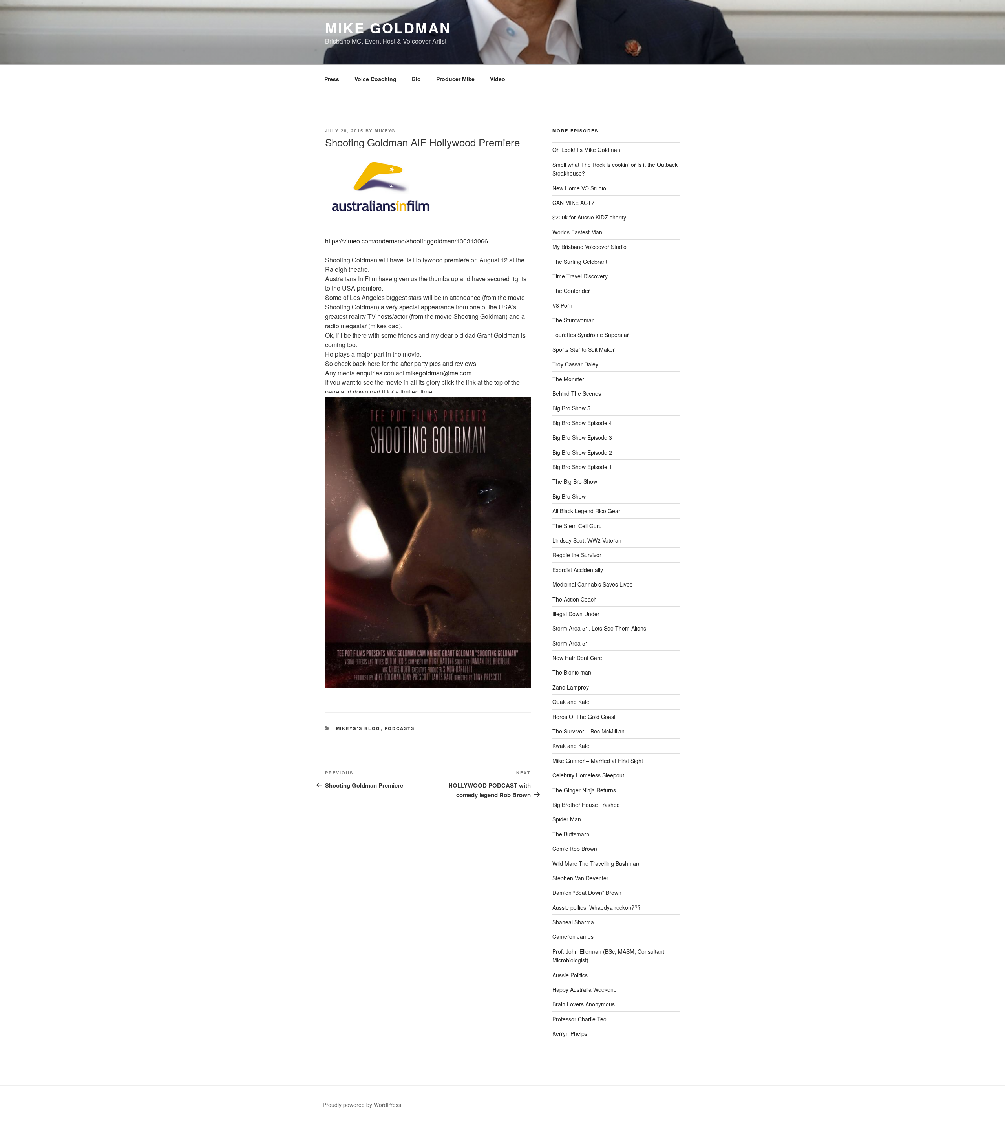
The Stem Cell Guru (577, 526)
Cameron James (573, 936)
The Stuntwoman (573, 320)
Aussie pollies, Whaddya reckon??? (596, 907)
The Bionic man (571, 672)
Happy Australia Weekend (584, 989)
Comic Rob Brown (574, 848)
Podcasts (400, 728)
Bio (416, 79)
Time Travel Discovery (580, 276)
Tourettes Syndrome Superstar (590, 334)
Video (497, 79)
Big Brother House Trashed (586, 804)
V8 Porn (562, 305)
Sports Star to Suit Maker (583, 349)
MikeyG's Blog (358, 728)
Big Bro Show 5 (571, 408)
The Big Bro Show (574, 481)
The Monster (568, 379)
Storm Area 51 (570, 643)
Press (331, 79)
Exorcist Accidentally (577, 570)
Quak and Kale (570, 702)
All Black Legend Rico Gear (586, 511)
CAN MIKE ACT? (573, 203)
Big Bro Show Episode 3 (582, 437)
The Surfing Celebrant (579, 261)
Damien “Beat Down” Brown (586, 892)
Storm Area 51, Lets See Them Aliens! (600, 628)
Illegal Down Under (575, 614)
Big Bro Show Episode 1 (582, 467)
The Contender (571, 290)
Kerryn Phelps (569, 1033)
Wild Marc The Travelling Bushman (595, 863)
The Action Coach (574, 599)
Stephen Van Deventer (580, 878)
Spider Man (566, 819)
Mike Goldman (388, 27)
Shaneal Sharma (573, 922)
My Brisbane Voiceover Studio (589, 247)
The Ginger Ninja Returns (584, 790)
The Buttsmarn (570, 834)
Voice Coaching (375, 79)
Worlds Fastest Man (577, 232)
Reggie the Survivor (576, 555)
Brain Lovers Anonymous (583, 1004)
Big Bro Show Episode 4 (582, 423)
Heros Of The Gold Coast (584, 717)
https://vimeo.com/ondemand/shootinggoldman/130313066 (406, 240)
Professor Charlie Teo (579, 1019)
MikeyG (385, 131)
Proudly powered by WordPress (362, 1104)
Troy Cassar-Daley (575, 364)
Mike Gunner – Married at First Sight (597, 761)
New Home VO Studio (579, 188)
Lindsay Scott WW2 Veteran (586, 540)
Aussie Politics (570, 975)
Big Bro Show (569, 496)
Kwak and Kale (570, 746)
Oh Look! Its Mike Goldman (586, 150)
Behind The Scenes (576, 393)
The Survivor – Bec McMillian (588, 731)
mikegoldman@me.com (438, 372)
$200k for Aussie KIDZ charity (589, 217)
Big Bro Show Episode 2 (582, 452)
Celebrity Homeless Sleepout (588, 775)
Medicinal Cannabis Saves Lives (592, 584)
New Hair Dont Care (577, 658)
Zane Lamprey (570, 687)
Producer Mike (455, 79)
